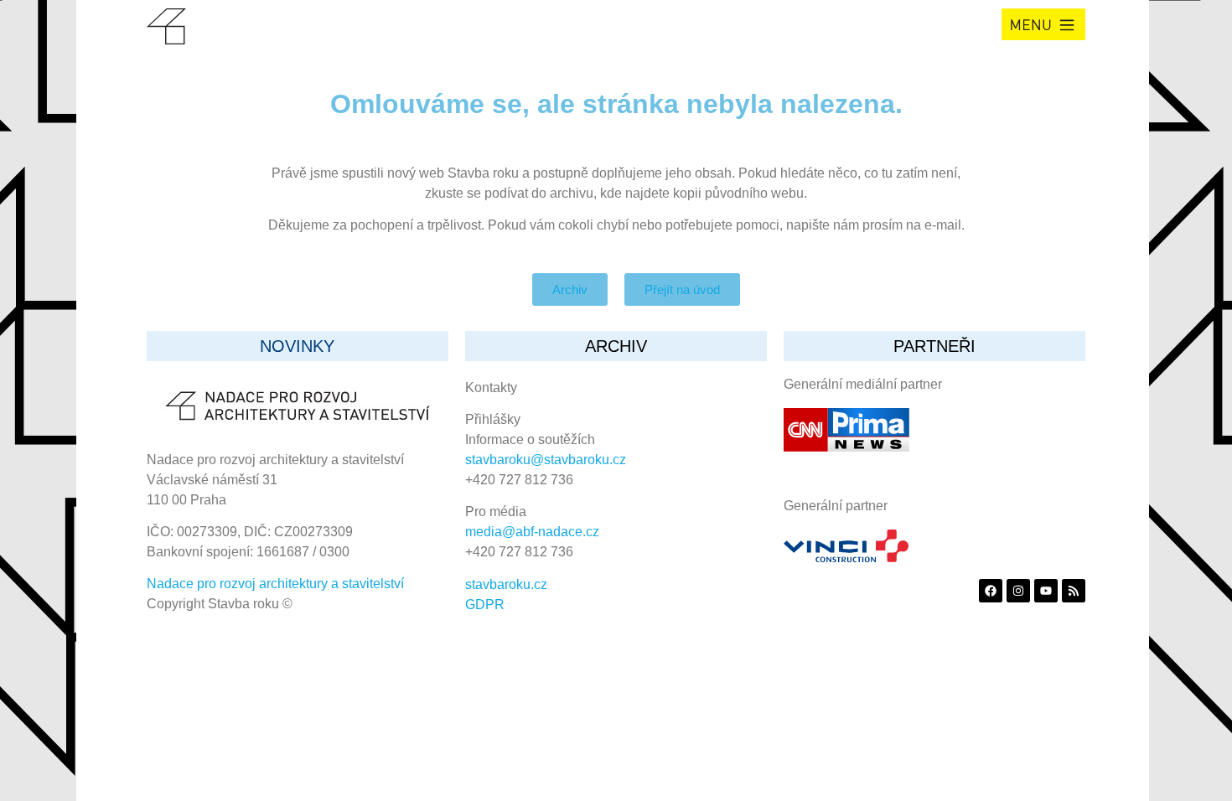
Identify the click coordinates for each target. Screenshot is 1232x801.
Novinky (297, 346)
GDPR (485, 604)
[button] (1043, 24)
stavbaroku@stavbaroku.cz (545, 459)
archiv (616, 346)
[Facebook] (990, 590)
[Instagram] (1018, 590)
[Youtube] (1046, 590)
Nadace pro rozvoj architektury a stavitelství (275, 583)
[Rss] (1073, 590)
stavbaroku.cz (506, 584)
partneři (934, 346)
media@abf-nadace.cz (532, 532)
